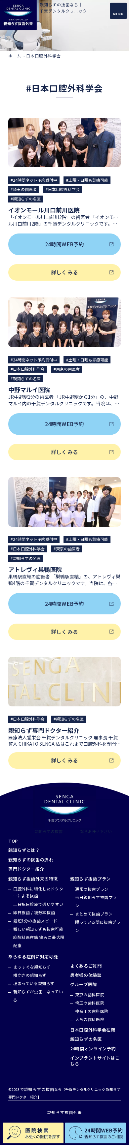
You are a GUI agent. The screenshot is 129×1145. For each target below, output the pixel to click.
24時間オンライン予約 (93, 1049)
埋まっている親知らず (34, 983)
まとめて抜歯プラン (93, 913)
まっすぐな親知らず (32, 967)
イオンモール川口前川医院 (44, 209)
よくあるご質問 (86, 966)
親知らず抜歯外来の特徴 (33, 879)
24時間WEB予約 (64, 244)
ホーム (15, 55)
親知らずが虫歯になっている (38, 996)
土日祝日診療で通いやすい (38, 904)
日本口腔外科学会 (43, 55)
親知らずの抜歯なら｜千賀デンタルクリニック (63, 8)
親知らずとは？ (24, 850)
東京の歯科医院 (89, 994)
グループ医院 (83, 984)
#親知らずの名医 (26, 198)
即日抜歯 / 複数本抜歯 (34, 912)
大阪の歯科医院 (89, 1019)
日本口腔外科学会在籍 (92, 1030)
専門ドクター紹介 (26, 869)
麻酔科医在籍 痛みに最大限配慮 (38, 941)
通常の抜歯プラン (91, 889)
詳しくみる (64, 272)
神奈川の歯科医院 (91, 1011)
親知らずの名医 (86, 1039)
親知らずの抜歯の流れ (31, 860)
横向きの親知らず (30, 975)
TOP (13, 841)
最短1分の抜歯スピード (35, 920)
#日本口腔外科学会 (63, 189)
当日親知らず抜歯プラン (96, 901)
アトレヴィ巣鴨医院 (35, 569)
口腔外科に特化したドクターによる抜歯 (38, 892)
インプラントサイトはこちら (95, 1061)
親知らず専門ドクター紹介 (43, 730)
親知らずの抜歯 (49, 831)
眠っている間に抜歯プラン (98, 926)
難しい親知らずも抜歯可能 (38, 929)
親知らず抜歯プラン (90, 879)
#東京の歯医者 (67, 369)
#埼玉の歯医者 (24, 189)
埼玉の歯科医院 (89, 1003)
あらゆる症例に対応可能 (33, 957)
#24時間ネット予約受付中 (34, 180)
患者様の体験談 (86, 975)
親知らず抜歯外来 (64, 1112)
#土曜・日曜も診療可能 (87, 180)
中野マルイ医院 (29, 389)
